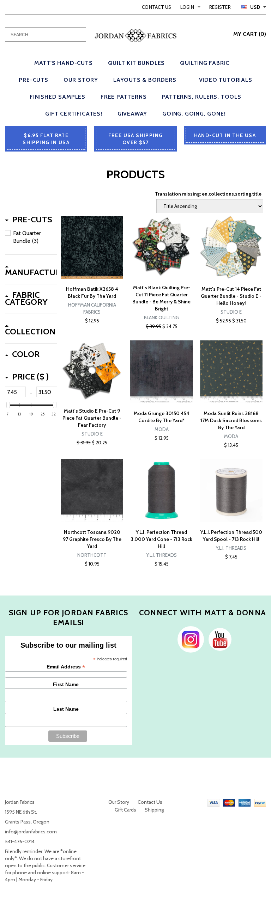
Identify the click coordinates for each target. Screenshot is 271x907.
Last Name (66, 709)
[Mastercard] (229, 802)
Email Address (66, 667)
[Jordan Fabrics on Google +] (218, 639)
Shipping (154, 810)
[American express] (245, 802)
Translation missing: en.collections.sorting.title (208, 194)
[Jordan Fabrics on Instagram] (189, 639)
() (249, 34)
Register (220, 7)
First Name (66, 684)
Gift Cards (125, 810)
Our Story (118, 802)
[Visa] (213, 802)
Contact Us (156, 7)
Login (187, 7)
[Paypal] (260, 802)
